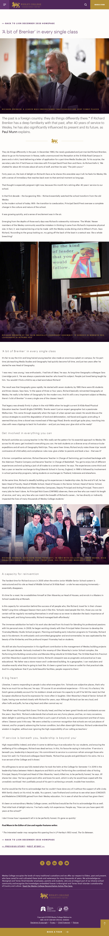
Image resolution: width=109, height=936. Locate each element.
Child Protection (64, 922)
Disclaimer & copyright (38, 922)
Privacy (52, 922)
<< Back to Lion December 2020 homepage (29, 23)
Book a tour (100, 4)
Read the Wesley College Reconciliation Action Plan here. (48, 886)
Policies (76, 922)
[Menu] (4, 4)
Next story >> (36, 846)
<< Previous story (13, 846)
